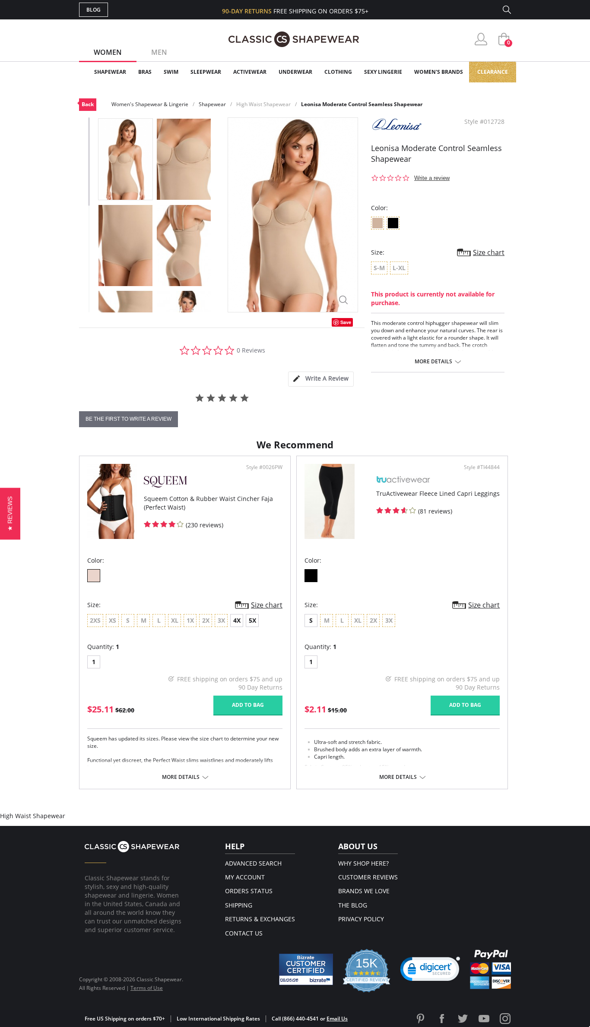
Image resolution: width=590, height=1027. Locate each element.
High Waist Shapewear (263, 104)
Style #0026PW (264, 467)
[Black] (311, 575)
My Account (245, 877)
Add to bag (248, 705)
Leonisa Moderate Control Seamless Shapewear (361, 104)
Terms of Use (146, 988)
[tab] (321, 379)
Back (88, 104)
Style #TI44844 (482, 467)
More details (433, 361)
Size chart (488, 252)
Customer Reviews (368, 877)
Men (159, 52)
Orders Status (249, 891)
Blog (93, 9)
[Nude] (93, 575)
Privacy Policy (361, 919)
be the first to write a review (128, 419)
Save (345, 322)
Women (108, 52)
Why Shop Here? (363, 863)
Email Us (337, 1018)
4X (237, 620)
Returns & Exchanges (260, 919)
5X (252, 620)
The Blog (352, 905)
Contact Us (244, 933)
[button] (430, 971)
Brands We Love (364, 891)
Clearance (492, 72)
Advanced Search (253, 863)
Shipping (238, 905)
